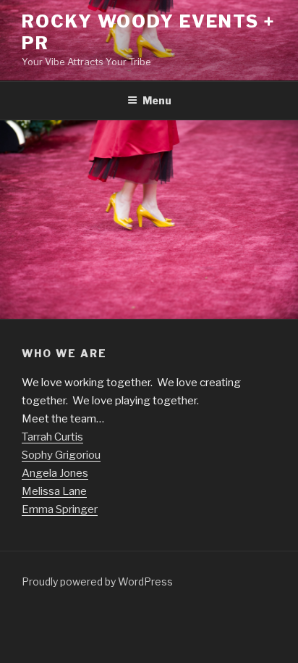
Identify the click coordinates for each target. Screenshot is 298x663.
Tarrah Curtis (52, 436)
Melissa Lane (54, 491)
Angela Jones (55, 473)
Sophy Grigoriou (61, 455)
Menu (156, 100)
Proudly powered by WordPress (97, 581)
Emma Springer (60, 509)
